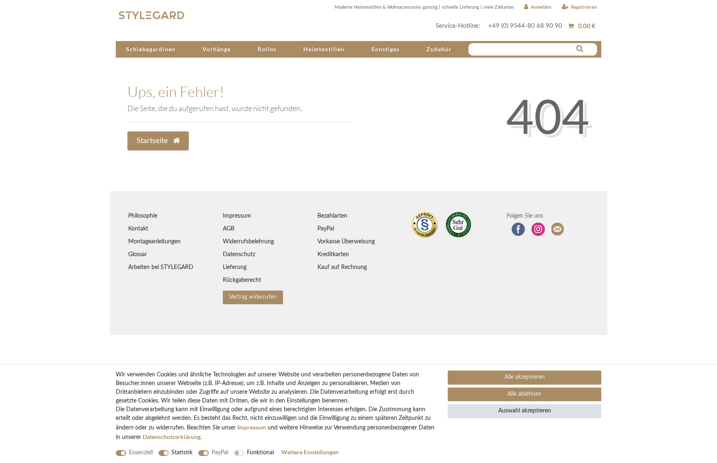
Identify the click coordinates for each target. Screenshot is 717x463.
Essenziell (141, 453)
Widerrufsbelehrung (248, 242)
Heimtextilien (323, 49)
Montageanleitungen (154, 242)
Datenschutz (239, 254)
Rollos (267, 49)
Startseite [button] (153, 140)
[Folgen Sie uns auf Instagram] (538, 229)
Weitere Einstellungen (310, 452)
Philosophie (142, 216)
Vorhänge (216, 49)
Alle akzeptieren (525, 377)
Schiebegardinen (151, 49)
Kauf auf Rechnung (342, 267)
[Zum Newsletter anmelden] (558, 229)
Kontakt (138, 229)
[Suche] (579, 49)
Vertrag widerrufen (253, 297)
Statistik (182, 453)
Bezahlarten (332, 216)
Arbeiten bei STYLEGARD (160, 267)
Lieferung (234, 267)
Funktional (260, 453)
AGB (228, 229)
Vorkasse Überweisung (346, 242)
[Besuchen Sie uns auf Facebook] (518, 229)
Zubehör (439, 49)
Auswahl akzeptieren (524, 411)
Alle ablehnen (524, 394)
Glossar (137, 254)
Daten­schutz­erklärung (171, 436)
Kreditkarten (333, 254)
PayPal (325, 229)
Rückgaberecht (242, 280)
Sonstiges (385, 49)
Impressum (237, 216)
